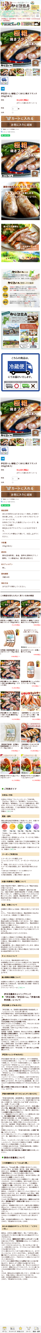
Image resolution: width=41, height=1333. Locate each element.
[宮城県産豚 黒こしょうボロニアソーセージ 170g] (31, 669)
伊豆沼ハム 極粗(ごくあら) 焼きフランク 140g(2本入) (30, 621)
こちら (8, 811)
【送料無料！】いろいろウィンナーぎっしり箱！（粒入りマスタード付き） (30, 714)
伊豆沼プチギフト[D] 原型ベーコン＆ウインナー (30, 777)
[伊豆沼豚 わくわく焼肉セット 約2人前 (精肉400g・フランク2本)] (10, 669)
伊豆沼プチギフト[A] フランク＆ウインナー (10, 777)
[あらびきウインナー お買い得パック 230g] (31, 638)
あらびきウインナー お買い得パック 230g (30, 651)
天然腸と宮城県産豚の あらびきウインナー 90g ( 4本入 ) (9, 652)
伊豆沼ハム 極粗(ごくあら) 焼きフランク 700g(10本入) (9, 621)
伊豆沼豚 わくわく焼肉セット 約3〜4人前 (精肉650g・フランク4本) (9, 714)
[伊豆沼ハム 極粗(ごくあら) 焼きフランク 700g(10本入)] (10, 608)
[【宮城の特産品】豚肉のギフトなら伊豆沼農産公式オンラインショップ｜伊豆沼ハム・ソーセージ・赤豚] (20, 5)
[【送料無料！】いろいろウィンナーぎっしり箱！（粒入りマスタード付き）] (31, 701)
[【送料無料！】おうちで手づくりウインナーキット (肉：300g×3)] (31, 732)
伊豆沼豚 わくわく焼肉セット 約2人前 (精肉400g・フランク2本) (10, 683)
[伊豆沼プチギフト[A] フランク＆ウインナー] (10, 764)
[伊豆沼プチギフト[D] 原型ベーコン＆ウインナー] (31, 764)
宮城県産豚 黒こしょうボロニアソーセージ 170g (30, 682)
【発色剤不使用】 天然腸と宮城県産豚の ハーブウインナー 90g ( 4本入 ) (9, 746)
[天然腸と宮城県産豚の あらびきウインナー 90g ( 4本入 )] (10, 638)
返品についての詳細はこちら (11, 129)
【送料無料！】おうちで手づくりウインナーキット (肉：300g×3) (30, 746)
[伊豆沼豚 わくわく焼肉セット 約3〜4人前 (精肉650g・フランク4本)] (10, 701)
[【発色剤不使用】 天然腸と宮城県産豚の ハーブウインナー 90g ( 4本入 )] (10, 732)
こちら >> (21, 987)
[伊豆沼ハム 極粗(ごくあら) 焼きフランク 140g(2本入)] (31, 608)
